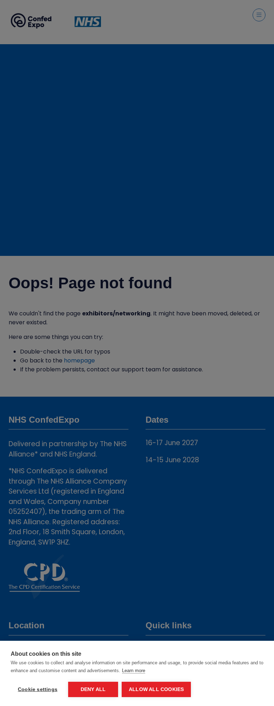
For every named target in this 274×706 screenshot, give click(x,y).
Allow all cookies (156, 689)
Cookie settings (37, 689)
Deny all (93, 689)
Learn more (133, 670)
